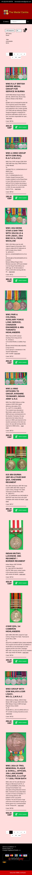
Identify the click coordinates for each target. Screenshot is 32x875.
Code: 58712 (9, 356)
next (19, 57)
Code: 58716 (9, 121)
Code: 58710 (9, 192)
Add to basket (23, 127)
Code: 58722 (9, 716)
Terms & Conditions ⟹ (9, 846)
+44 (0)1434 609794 (7, 1)
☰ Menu (6, 21)
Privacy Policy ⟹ (7, 848)
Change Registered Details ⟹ (11, 850)
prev (7, 54)
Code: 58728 (9, 808)
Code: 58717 (9, 504)
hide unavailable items (8, 41)
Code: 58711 (9, 274)
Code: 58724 (9, 655)
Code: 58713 (9, 430)
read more (9, 118)
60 (16, 57)
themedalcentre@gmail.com (23, 1)
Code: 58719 (9, 577)
